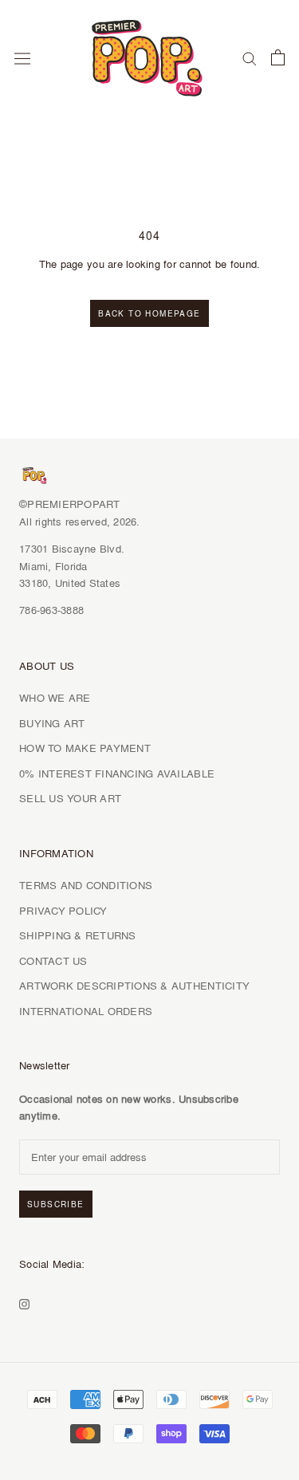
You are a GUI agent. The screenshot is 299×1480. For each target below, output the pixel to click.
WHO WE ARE (55, 698)
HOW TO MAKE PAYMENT (85, 748)
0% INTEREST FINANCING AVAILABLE (116, 773)
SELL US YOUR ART (70, 798)
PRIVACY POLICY (63, 910)
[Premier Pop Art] (149, 55)
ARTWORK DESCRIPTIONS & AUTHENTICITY (134, 985)
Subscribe (56, 1204)
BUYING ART (52, 723)
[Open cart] (278, 57)
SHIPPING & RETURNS (77, 935)
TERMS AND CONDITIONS (85, 885)
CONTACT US (53, 961)
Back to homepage (149, 313)
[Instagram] (24, 1301)
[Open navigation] (22, 58)
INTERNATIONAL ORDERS (85, 1011)
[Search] (249, 57)
